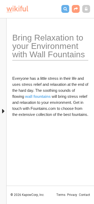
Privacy (72, 195)
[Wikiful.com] (17, 9)
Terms (61, 195)
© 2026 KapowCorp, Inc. (27, 195)
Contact (84, 195)
